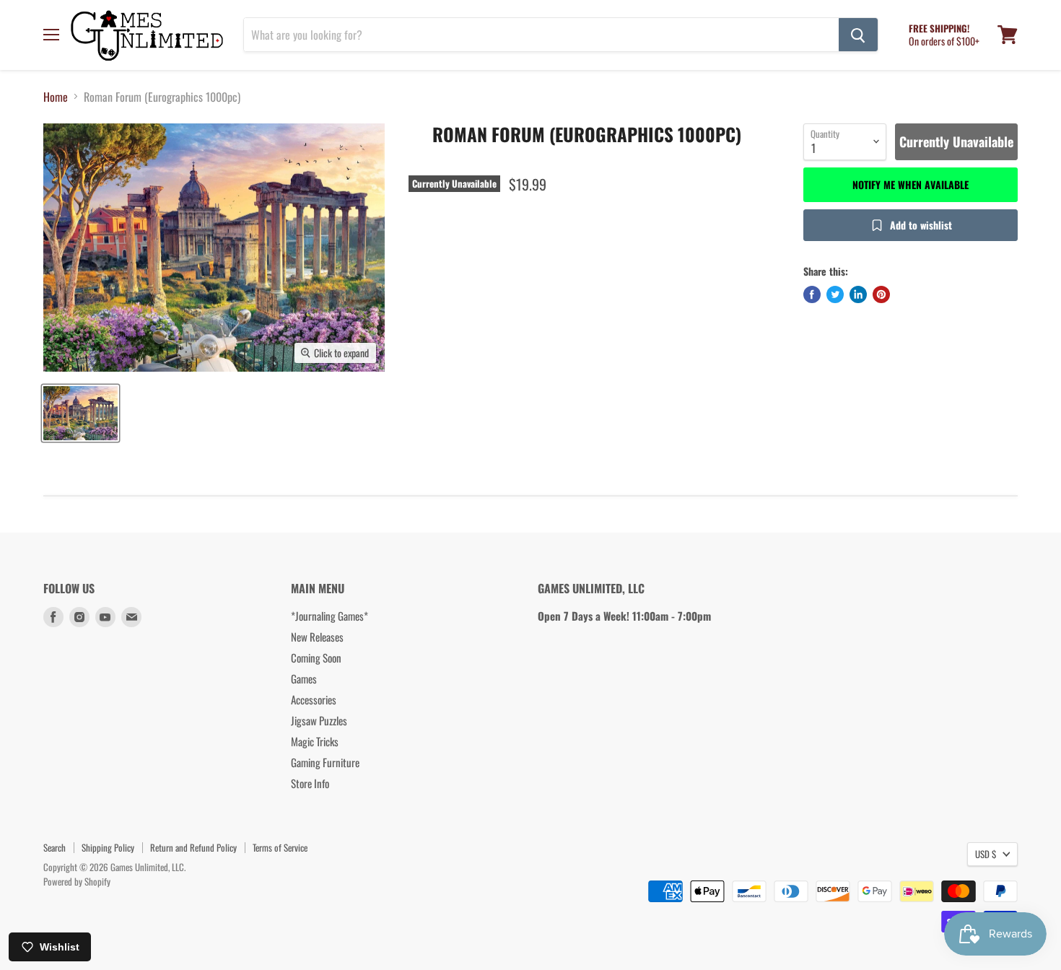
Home (55, 96)
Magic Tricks (315, 741)
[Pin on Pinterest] (881, 294)
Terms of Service (280, 847)
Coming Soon (316, 657)
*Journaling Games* (329, 616)
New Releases (317, 637)
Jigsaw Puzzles (319, 720)
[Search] (858, 34)
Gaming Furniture (325, 762)
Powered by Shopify (76, 881)
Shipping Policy (108, 847)
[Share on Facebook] (812, 294)
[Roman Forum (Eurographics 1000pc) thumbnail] (80, 413)
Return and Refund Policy (193, 847)
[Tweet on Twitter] (835, 294)
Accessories (313, 699)
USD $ (985, 854)
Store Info (310, 783)
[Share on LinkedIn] (858, 294)
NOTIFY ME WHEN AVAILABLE (910, 184)
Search (54, 847)
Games (304, 678)
